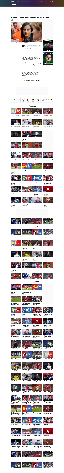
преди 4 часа (34, 249)
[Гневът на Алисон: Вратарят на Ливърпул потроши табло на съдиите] (27, 200)
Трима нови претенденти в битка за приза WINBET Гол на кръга (48, 50)
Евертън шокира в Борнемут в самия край (26, 236)
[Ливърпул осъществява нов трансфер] (16, 134)
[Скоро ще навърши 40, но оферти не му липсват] (16, 145)
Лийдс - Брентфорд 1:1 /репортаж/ (26, 182)
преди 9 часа (23, 260)
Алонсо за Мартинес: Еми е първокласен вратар (15, 159)
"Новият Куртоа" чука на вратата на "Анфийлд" (26, 149)
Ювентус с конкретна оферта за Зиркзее (36, 159)
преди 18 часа (45, 161)
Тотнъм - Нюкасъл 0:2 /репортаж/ (15, 236)
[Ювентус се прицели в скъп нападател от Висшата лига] (48, 122)
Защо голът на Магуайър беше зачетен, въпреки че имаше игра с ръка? (26, 160)
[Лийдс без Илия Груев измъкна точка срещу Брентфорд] (16, 178)
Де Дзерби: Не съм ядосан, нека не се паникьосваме (26, 225)
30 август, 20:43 (24, 414)
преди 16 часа (12, 403)
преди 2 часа (23, 249)
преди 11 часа (12, 150)
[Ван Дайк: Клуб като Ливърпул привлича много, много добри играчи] (48, 166)
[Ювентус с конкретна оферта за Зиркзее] (37, 155)
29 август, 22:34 (34, 227)
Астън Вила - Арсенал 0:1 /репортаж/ (15, 115)
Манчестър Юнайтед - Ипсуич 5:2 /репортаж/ (25, 170)
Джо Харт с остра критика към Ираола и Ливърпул (37, 149)
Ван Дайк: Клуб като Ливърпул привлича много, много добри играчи (48, 171)
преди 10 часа (23, 140)
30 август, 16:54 (45, 195)
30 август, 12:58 (45, 337)
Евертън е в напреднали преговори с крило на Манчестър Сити (37, 194)
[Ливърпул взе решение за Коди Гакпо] (48, 111)
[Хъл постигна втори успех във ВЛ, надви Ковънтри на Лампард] (48, 232)
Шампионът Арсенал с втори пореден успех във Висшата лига (26, 116)
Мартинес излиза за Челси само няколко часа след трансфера (15, 205)
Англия (13, 4)
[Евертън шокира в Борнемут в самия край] (27, 232)
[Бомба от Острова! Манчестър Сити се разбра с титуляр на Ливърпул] (37, 221)
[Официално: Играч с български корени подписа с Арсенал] (48, 200)
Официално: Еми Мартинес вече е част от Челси (15, 225)
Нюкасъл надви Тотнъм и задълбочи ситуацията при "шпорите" (48, 226)
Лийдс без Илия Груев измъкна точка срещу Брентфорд (14, 183)
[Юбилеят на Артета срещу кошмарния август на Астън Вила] (48, 155)
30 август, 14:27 (24, 207)
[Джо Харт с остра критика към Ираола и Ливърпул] (37, 145)
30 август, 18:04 (13, 194)
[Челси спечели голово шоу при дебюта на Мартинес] (16, 189)
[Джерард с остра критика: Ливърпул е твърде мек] (37, 200)
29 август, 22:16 (45, 227)
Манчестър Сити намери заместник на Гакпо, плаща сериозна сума (37, 116)
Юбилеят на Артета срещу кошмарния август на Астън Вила (48, 160)
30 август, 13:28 (45, 206)
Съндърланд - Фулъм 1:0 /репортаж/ (26, 193)
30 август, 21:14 (13, 173)
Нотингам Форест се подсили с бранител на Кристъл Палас (36, 127)
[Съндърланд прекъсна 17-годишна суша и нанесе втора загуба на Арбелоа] (48, 178)
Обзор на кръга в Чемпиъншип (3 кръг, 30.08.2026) (47, 194)
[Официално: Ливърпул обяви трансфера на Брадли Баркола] (27, 134)
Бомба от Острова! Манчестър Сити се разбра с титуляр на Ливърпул (37, 226)
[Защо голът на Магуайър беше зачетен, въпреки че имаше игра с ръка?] (27, 155)
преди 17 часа (23, 161)
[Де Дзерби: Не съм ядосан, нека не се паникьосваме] (27, 221)
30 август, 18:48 (45, 172)
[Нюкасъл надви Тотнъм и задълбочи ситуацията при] (48, 221)
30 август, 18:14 (34, 183)
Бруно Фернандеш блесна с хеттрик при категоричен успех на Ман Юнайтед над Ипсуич (15, 171)
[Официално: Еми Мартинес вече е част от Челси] (16, 221)
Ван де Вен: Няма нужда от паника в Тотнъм (15, 126)
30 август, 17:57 (24, 194)
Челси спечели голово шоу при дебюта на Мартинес (15, 193)
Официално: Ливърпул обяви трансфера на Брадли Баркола (25, 139)
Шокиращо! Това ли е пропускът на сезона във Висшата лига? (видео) (37, 171)
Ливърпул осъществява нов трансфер (15, 138)
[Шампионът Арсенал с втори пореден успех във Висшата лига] (27, 111)
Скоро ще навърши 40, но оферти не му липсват (15, 149)
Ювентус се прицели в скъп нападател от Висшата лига (48, 127)
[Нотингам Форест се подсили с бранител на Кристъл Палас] (37, 122)
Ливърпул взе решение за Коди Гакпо (48, 115)
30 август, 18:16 (13, 184)
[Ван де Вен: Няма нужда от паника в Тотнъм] (16, 122)
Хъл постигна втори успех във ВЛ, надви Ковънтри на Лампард (48, 237)
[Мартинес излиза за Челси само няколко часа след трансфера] (16, 200)
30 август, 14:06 (34, 205)
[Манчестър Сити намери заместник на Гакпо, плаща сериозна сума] (37, 111)
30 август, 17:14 (34, 195)
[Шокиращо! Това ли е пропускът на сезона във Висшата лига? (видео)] (37, 166)
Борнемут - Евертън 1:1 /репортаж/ (37, 236)
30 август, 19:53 (34, 172)
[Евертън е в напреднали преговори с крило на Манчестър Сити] (37, 189)
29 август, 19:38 (45, 238)
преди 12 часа (23, 150)
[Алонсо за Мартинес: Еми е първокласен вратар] (16, 155)
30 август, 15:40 (13, 206)
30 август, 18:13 (45, 184)
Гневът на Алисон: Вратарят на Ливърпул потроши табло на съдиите (26, 205)
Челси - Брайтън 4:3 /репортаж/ (36, 182)
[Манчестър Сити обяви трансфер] (37, 134)
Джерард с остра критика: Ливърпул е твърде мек (37, 204)
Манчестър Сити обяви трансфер (37, 138)
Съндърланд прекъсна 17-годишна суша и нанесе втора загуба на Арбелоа (48, 183)
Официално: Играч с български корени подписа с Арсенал (48, 205)
